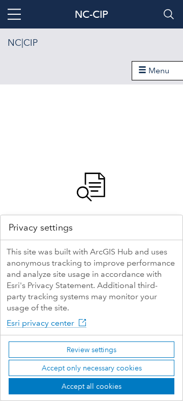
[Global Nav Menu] (14, 14)
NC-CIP (91, 14)
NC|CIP (23, 42)
